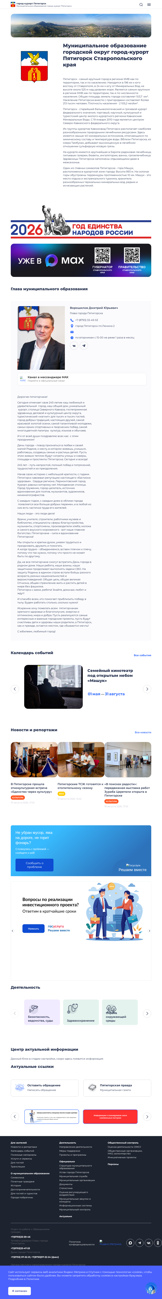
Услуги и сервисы (21, 1158)
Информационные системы (75, 1205)
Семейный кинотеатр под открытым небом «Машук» (110, 675)
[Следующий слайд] (150, 931)
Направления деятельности (75, 1146)
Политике (32, 1279)
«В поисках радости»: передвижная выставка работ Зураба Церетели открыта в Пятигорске (127, 789)
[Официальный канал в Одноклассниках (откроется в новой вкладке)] (158, 1243)
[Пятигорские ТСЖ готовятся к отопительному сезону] (81, 759)
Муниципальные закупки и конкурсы (75, 1200)
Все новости (143, 732)
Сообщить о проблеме (34, 865)
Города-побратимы (22, 1197)
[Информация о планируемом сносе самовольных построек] (110, 1116)
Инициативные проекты (122, 1157)
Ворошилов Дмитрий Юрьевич (94, 308)
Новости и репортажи (24, 1146)
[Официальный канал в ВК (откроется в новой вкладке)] (149, 1243)
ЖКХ (61, 794)
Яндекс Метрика (74, 1272)
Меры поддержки (69, 1150)
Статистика (65, 1188)
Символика (17, 1177)
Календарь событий (22, 1150)
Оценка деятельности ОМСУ (124, 1146)
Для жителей (19, 1142)
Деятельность (67, 1142)
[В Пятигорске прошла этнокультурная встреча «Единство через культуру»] (34, 759)
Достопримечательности (25, 1189)
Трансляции (18, 1166)
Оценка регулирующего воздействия (73, 1193)
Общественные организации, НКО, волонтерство (125, 1152)
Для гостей (17, 1162)
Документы (65, 1184)
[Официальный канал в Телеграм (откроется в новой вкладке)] (139, 1243)
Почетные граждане (22, 1181)
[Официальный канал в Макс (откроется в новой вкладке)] (130, 1243)
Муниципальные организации (77, 1180)
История (16, 1185)
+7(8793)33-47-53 (20, 1248)
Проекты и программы (72, 1154)
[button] (15, 689)
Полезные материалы (23, 1154)
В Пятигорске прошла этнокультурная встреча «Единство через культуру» (31, 788)
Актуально (65, 1216)
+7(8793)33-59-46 (20, 1237)
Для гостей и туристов (24, 1193)
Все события (142, 655)
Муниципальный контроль (74, 1209)
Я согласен (19, 1290)
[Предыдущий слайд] (12, 931)
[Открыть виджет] (151, 1288)
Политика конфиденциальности (82, 1243)
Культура (17, 797)
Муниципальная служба (73, 1176)
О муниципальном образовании (30, 1173)
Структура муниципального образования (75, 1167)
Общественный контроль (123, 1142)
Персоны (113, 1164)
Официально (67, 1161)
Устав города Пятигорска (74, 1172)
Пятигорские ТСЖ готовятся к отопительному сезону (80, 786)
